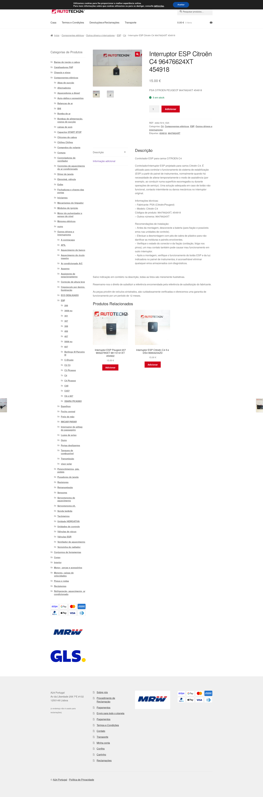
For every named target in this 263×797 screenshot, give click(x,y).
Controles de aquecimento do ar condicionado (71, 167)
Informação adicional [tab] (104, 161)
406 (66, 331)
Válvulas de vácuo (66, 531)
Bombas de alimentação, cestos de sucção (70, 120)
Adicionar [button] (110, 367)
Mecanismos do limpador (70, 202)
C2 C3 (67, 365)
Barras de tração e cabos (67, 62)
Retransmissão (65, 487)
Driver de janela (65, 174)
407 (66, 336)
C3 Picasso (70, 370)
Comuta (61, 152)
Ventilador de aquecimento (71, 541)
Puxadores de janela (68, 477)
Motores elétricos (66, 221)
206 (66, 305)
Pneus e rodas (61, 580)
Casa (53, 22)
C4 (124, 35)
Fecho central (68, 411)
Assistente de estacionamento (69, 275)
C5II (66, 385)
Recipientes (60, 586)
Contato (101, 731)
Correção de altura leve (73, 281)
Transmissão (67, 458)
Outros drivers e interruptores (100, 35)
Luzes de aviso (69, 435)
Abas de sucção (65, 82)
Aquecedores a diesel (68, 92)
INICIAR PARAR (69, 421)
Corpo (57, 557)
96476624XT (174, 133)
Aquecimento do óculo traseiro (73, 257)
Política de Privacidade (81, 779)
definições (159, 6)
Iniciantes (62, 197)
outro (60, 226)
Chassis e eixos (62, 72)
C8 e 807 (68, 395)
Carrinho (101, 754)
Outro (64, 440)
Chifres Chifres (65, 142)
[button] (137, 54)
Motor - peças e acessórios (68, 567)
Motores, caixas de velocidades (64, 574)
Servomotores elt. (66, 505)
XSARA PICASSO (73, 401)
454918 (163, 133)
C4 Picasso (70, 380)
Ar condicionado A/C (71, 263)
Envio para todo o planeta (110, 713)
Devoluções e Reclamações (104, 22)
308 (66, 326)
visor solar (66, 463)
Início (56, 35)
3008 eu (68, 310)
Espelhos (66, 406)
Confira (101, 748)
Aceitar (180, 4)
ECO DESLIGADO (70, 295)
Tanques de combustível (67, 452)
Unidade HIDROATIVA (68, 521)
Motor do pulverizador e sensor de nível (69, 215)
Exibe (60, 184)
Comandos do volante (68, 147)
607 (66, 346)
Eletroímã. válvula (66, 179)
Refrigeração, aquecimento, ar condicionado (69, 593)
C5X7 (67, 390)
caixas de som (64, 126)
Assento (65, 268)
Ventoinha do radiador (69, 547)
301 (66, 315)
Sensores (62, 492)
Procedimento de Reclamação (106, 699)
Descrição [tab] (98, 152)
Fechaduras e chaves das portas (70, 191)
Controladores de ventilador (66, 159)
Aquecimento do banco (73, 250)
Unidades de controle (68, 526)
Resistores (62, 482)
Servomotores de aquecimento (66, 499)
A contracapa (68, 239)
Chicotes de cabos (67, 137)
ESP (119, 35)
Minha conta (103, 743)
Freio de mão (67, 416)
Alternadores (64, 87)
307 (66, 320)
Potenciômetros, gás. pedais (68, 470)
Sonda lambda (64, 510)
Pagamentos (103, 707)
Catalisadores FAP (63, 67)
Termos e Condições (73, 22)
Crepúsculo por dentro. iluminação (73, 288)
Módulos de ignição (67, 208)
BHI (59, 108)
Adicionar (170, 109)
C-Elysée (69, 359)
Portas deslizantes (70, 445)
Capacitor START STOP (69, 132)
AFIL (63, 244)
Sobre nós (102, 692)
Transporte (130, 22)
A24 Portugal (60, 779)
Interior (57, 562)
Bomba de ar (63, 113)
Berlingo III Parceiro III (74, 353)
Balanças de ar (65, 103)
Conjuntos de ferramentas (67, 552)
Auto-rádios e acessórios (70, 98)
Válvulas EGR (64, 536)
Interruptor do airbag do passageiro (71, 428)
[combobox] (194, 11)
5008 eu (68, 341)
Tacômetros (63, 516)
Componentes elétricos (73, 35)
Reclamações (104, 760)
